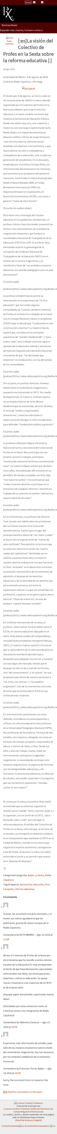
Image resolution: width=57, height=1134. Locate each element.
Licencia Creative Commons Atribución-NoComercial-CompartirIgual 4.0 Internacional (29, 1110)
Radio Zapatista (9, 42)
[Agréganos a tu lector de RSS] (52, 2)
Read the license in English (28, 1120)
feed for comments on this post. (23, 1091)
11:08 (6, 939)
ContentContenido (10, 1125)
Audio (31, 875)
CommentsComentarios (38, 1125)
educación (38, 884)
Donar (28, 2)
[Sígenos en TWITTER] (38, 2)
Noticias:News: (9, 25)
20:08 (14, 1026)
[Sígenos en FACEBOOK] (46, 2)
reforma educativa (24, 889)
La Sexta (39, 875)
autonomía (26, 884)
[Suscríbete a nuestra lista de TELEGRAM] (42, 2)
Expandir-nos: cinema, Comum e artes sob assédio (27, 30)
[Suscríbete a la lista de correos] (34, 2)
